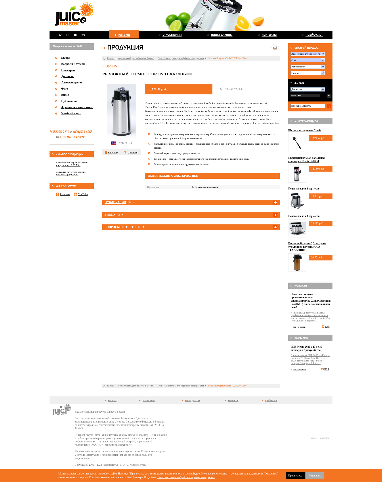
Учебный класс (71, 113)
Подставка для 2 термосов (303, 188)
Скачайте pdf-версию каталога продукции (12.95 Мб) (72, 163)
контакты (233, 400)
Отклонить (315, 475)
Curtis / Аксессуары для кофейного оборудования (181, 58)
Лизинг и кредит (71, 82)
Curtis (109, 66)
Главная (111, 58)
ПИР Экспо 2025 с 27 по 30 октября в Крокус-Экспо (306, 348)
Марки (65, 57)
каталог (112, 400)
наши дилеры (192, 400)
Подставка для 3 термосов (303, 216)
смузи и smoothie (320, 437)
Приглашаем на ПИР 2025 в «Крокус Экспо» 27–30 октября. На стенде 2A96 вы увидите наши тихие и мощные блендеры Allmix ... (310, 359)
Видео (65, 94)
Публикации (69, 101)
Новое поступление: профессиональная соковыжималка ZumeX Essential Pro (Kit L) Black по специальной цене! (310, 301)
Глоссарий (68, 70)
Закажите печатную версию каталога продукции (71, 173)
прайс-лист (271, 400)
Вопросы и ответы (73, 63)
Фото (64, 88)
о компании (149, 400)
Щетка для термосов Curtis (304, 130)
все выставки (299, 369)
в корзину (113, 152)
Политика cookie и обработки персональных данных (186, 477)
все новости (299, 326)
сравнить (132, 152)
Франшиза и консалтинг (77, 107)
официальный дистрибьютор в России (136, 58)
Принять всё (295, 475)
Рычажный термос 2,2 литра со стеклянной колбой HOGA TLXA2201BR (307, 247)
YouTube (83, 194)
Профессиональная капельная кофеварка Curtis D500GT (306, 159)
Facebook (65, 194)
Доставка (67, 76)
